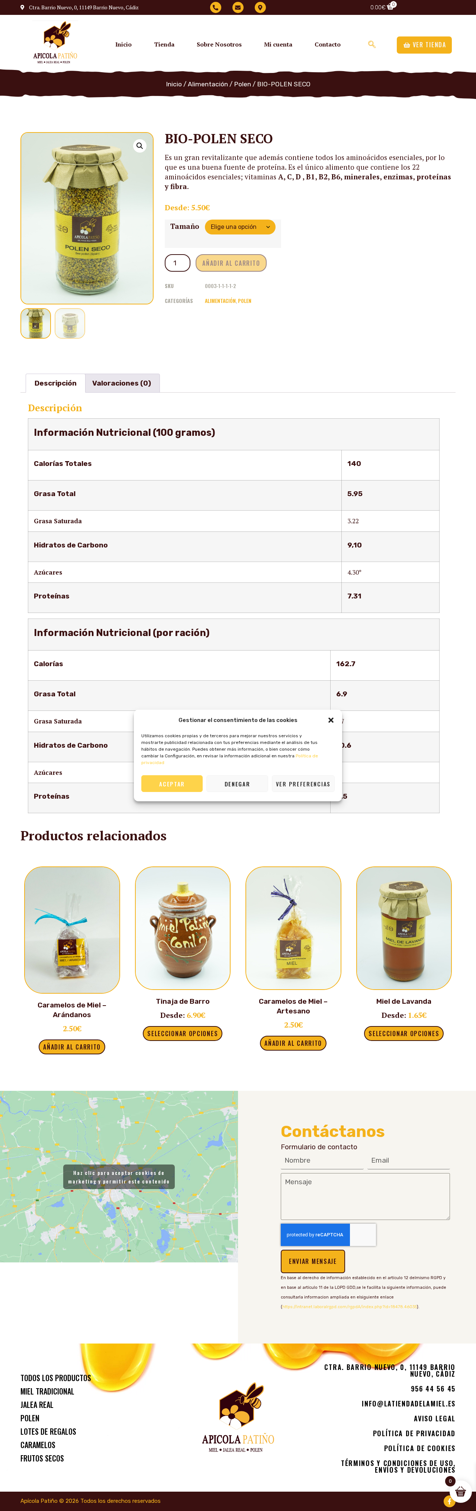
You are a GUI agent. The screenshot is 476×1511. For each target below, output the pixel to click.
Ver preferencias (303, 784)
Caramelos (37, 1444)
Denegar (237, 784)
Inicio (123, 44)
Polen (242, 84)
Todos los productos (55, 1377)
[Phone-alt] (215, 7)
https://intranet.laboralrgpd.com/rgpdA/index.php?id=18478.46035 (349, 1306)
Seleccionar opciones (182, 1033)
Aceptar (172, 784)
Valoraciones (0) (121, 383)
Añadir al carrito (231, 263)
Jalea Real (37, 1404)
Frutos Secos (42, 1458)
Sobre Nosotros (219, 44)
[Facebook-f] (450, 1501)
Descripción (56, 383)
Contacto (328, 44)
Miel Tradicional (47, 1391)
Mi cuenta (278, 44)
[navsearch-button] (372, 44)
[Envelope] (238, 7)
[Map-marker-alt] (260, 7)
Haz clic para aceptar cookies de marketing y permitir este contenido (119, 1177)
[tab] (56, 383)
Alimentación (208, 84)
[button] (331, 720)
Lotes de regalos (48, 1431)
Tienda (164, 44)
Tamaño (184, 226)
